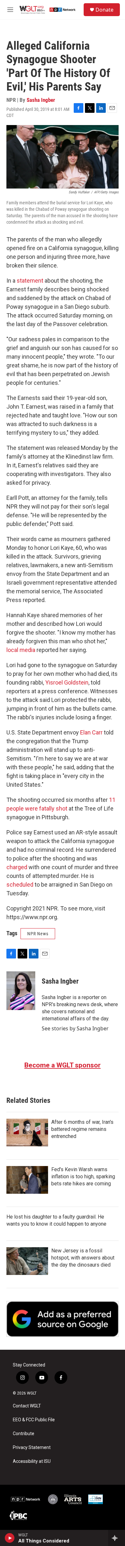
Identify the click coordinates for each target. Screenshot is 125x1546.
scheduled (19, 884)
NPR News (37, 933)
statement (30, 280)
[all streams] (116, 1538)
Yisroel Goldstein (66, 682)
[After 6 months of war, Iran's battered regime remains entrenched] (27, 1132)
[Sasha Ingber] (20, 990)
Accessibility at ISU (32, 1461)
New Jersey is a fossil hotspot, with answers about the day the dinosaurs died (82, 1258)
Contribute (23, 1433)
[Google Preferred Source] (62, 1319)
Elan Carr (91, 732)
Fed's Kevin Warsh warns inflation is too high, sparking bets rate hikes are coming (83, 1176)
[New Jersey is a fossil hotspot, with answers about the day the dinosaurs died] (27, 1261)
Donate (104, 10)
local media (20, 650)
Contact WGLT (27, 1406)
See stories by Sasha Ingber (75, 1028)
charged (16, 867)
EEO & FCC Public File (34, 1419)
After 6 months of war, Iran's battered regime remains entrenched (82, 1129)
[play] (10, 1538)
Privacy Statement (32, 1447)
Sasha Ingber (41, 100)
